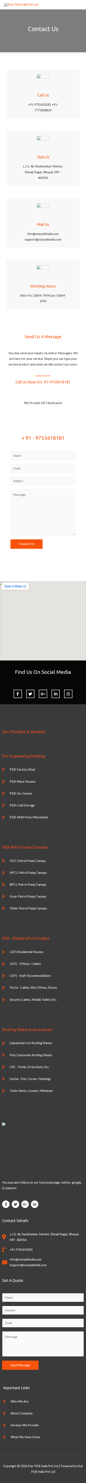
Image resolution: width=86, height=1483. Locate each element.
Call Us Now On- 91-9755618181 (43, 382)
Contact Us (26, 544)
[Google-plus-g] (25, 1204)
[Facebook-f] (18, 694)
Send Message (20, 1365)
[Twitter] (15, 1204)
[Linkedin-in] (34, 1204)
